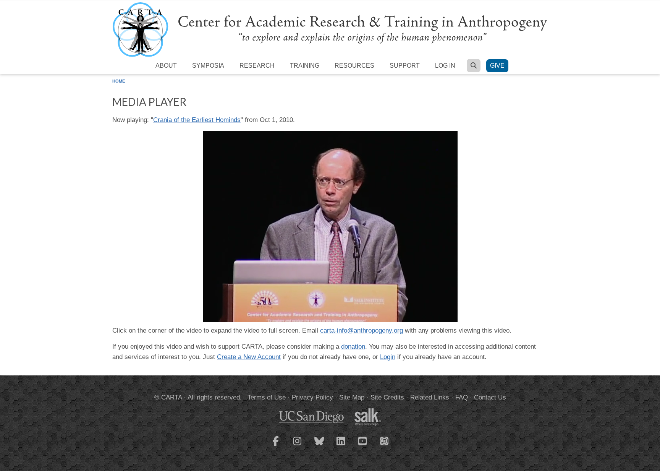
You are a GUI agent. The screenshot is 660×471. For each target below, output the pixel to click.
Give (497, 65)
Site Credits (387, 397)
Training (304, 65)
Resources (354, 65)
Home (118, 81)
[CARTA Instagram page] (297, 445)
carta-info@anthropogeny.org (361, 330)
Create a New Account (249, 357)
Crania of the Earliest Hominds (197, 119)
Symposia (208, 65)
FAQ (461, 397)
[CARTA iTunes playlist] (384, 440)
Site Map (351, 397)
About (166, 65)
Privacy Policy (312, 397)
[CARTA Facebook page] (275, 445)
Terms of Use (266, 397)
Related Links (429, 397)
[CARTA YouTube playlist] (362, 445)
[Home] (330, 29)
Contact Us (490, 397)
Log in (445, 65)
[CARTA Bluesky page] (319, 445)
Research (257, 65)
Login (387, 357)
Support (405, 65)
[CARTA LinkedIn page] (341, 445)
